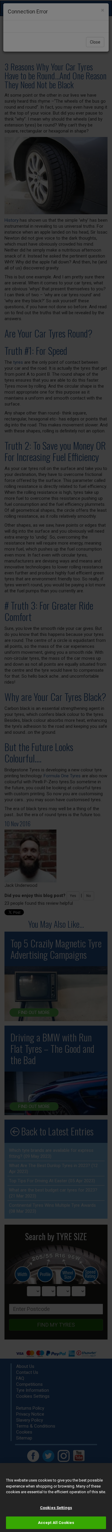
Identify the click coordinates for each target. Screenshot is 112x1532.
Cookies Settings (56, 1507)
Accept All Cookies (56, 1522)
